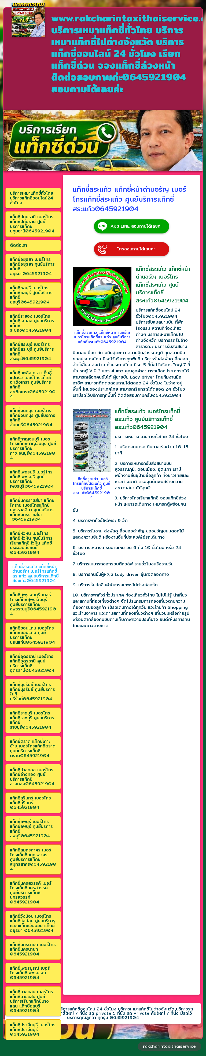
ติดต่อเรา (18, 245)
